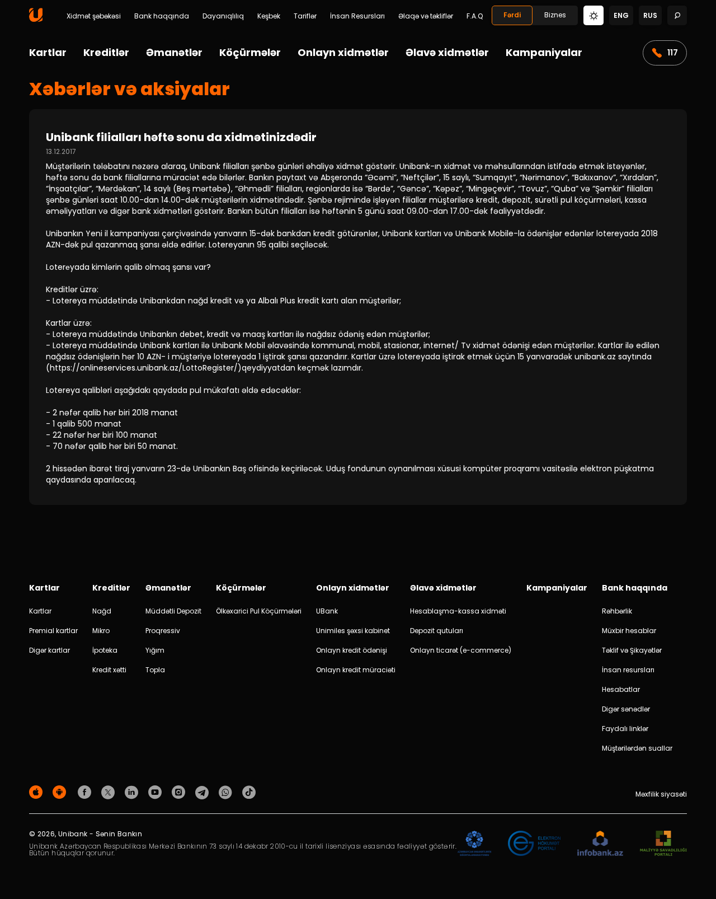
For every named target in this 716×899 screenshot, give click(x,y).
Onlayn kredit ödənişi (351, 650)
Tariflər (305, 16)
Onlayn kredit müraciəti (355, 670)
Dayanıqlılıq (223, 16)
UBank (327, 611)
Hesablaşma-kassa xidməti (458, 611)
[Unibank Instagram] (180, 792)
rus (650, 15)
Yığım (154, 650)
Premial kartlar (53, 630)
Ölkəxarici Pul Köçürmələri (259, 611)
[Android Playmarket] (61, 792)
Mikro (101, 630)
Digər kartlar (49, 650)
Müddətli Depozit (173, 611)
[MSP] (663, 844)
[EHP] (534, 844)
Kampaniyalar (544, 52)
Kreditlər (106, 52)
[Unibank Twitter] (109, 792)
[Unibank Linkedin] (133, 792)
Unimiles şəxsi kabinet (353, 630)
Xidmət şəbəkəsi (94, 16)
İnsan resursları (628, 670)
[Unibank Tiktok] (249, 792)
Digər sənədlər (626, 709)
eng (621, 15)
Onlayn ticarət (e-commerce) (460, 650)
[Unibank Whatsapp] (227, 792)
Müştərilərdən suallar (637, 748)
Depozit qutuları (436, 630)
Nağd (101, 611)
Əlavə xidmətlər (447, 52)
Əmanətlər (174, 52)
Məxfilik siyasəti (661, 794)
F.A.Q (475, 16)
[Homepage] (36, 19)
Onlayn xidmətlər (343, 52)
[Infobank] (600, 844)
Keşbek (268, 16)
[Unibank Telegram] (203, 792)
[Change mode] (593, 15)
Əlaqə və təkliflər (425, 16)
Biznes (555, 15)
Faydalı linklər (625, 728)
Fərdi (512, 15)
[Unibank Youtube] (156, 792)
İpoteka (104, 650)
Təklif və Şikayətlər (632, 650)
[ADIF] (474, 844)
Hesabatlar (621, 689)
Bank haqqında (161, 16)
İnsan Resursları (357, 16)
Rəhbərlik (617, 611)
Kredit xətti (109, 670)
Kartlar (48, 52)
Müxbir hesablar (629, 630)
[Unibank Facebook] (86, 792)
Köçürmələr (250, 52)
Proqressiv (162, 630)
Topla (155, 670)
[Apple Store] (37, 792)
